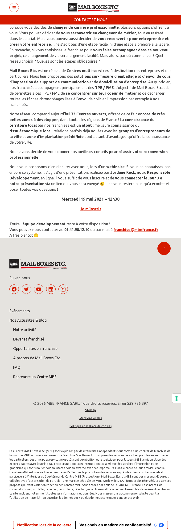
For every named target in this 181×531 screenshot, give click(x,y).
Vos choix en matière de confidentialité (115, 525)
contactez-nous (90, 20)
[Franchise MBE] (95, 7)
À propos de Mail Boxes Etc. (37, 358)
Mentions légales (90, 418)
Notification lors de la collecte (44, 525)
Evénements (19, 311)
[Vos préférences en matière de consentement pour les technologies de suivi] (176, 398)
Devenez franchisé (28, 339)
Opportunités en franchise (35, 348)
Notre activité (24, 330)
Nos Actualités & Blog (28, 320)
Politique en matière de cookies (90, 426)
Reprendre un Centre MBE (35, 377)
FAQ (16, 367)
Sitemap (90, 410)
